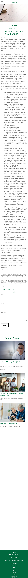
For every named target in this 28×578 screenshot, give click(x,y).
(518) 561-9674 (15, 554)
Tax (14, 570)
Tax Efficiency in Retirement (8, 423)
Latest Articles (14, 576)
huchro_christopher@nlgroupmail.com (14, 560)
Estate (14, 567)
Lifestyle (14, 574)
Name (2, 294)
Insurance (14, 569)
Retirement (14, 565)
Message (3, 312)
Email (2, 303)
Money (14, 572)
